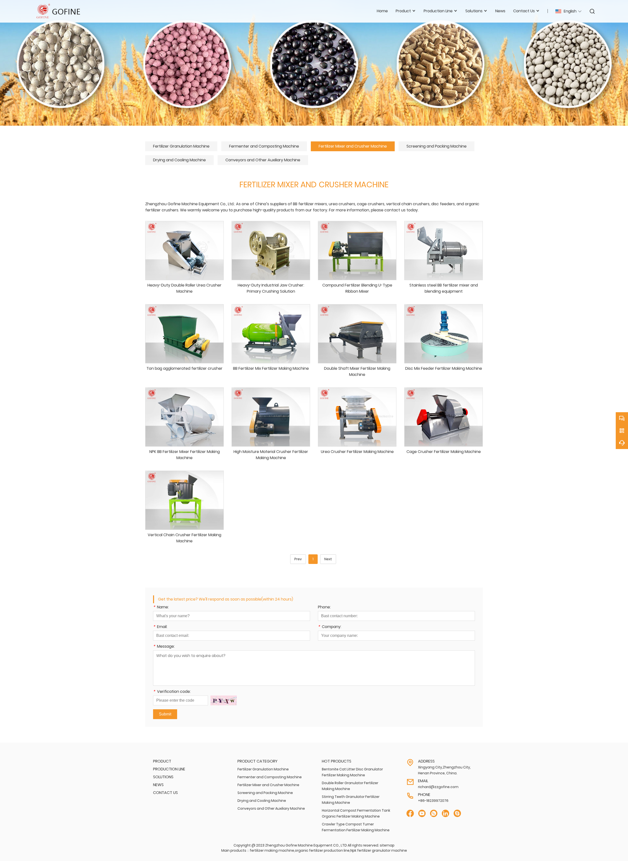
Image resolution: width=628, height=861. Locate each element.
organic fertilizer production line (322, 850)
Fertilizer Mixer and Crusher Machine (353, 146)
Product (162, 761)
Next (328, 559)
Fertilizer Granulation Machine (181, 146)
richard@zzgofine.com (438, 786)
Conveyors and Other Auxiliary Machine (262, 160)
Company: (329, 627)
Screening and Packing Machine (436, 146)
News (500, 11)
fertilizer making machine (272, 850)
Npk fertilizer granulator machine (378, 850)
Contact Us (165, 792)
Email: (160, 627)
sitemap (387, 845)
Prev (298, 559)
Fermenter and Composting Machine (264, 146)
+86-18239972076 (433, 800)
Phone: (324, 607)
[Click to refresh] (223, 700)
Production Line (169, 769)
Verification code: (172, 692)
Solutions (163, 777)
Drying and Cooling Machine (179, 160)
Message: (164, 646)
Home (382, 11)
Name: (161, 607)
